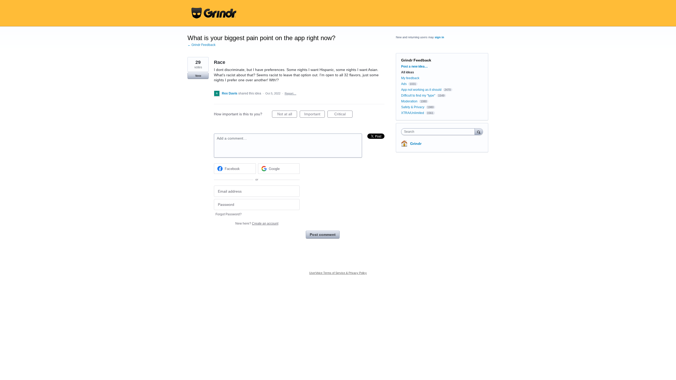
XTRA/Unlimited (412, 113)
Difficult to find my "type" (418, 95)
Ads (404, 84)
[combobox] (439, 132)
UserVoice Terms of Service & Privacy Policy (338, 272)
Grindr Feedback (416, 60)
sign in (439, 37)
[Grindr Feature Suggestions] (213, 13)
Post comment (323, 234)
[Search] (479, 131)
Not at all (287, 115)
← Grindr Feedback (201, 45)
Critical (343, 115)
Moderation (409, 101)
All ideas (407, 72)
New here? (256, 223)
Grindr (415, 143)
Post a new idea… (414, 66)
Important (314, 115)
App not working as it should (421, 90)
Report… (290, 93)
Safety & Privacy (413, 107)
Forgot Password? (228, 214)
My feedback (410, 78)
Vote (198, 75)
